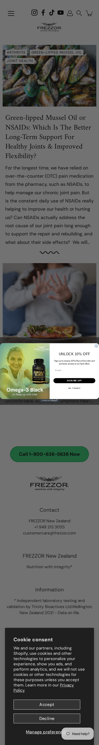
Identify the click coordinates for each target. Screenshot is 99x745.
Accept (46, 704)
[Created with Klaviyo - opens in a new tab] (49, 400)
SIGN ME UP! (74, 380)
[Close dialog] (96, 346)
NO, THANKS (74, 388)
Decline (47, 718)
